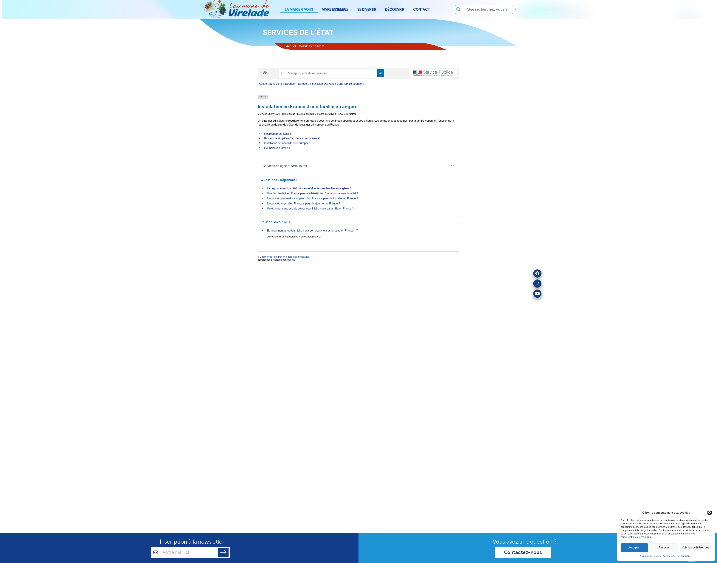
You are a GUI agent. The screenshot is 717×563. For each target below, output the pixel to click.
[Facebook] (537, 273)
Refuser (664, 547)
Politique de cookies (650, 556)
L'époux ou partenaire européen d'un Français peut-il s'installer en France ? (312, 198)
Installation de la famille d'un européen (287, 143)
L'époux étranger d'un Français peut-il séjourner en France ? (303, 203)
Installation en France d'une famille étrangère (337, 83)
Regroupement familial (277, 133)
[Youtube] (537, 294)
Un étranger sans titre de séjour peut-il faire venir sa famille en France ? (310, 208)
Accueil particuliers (271, 83)
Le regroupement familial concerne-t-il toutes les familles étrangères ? (309, 188)
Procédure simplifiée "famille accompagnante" (292, 138)
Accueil (291, 46)
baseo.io (290, 260)
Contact (421, 9)
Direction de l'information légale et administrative (284, 257)
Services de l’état (312, 46)
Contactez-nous (523, 552)
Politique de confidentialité (676, 556)
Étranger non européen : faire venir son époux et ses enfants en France (310, 230)
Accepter (634, 547)
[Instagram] (537, 283)
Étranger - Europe (296, 83)
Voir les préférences (695, 547)
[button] (709, 512)
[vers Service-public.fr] (433, 73)
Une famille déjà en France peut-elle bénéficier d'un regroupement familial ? (312, 193)
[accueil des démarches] (264, 72)
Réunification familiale (277, 147)
